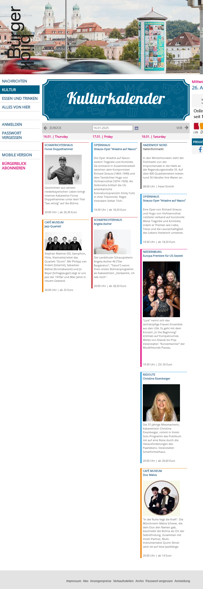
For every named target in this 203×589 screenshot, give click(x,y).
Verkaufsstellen (123, 581)
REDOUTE (149, 374)
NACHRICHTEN (14, 80)
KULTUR (9, 89)
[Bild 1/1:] (63, 169)
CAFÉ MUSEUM (54, 222)
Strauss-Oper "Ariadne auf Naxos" (115, 149)
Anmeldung (182, 581)
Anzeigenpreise (100, 581)
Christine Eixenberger (156, 378)
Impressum (73, 581)
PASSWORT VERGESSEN (12, 135)
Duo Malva (150, 475)
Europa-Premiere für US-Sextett (163, 255)
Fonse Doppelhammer (59, 149)
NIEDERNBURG (152, 252)
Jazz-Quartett (53, 226)
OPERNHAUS (102, 145)
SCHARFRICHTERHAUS (59, 145)
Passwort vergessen (159, 581)
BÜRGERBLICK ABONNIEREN (14, 165)
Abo (85, 581)
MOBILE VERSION (17, 154)
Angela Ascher (103, 224)
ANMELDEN (12, 124)
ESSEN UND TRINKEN (20, 98)
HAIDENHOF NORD (155, 145)
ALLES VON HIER (16, 106)
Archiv (139, 581)
